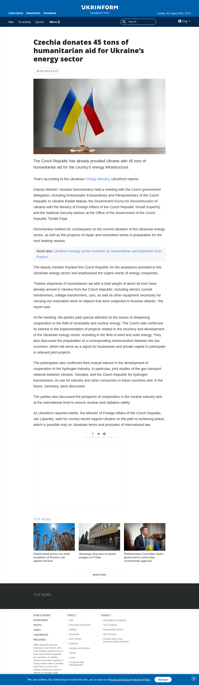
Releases (39, 639)
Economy (25, 22)
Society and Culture (79, 648)
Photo (37, 625)
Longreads (40, 634)
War (11, 22)
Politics (73, 629)
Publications (41, 615)
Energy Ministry (97, 179)
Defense (73, 643)
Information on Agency (115, 620)
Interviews (40, 620)
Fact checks (75, 639)
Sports (39, 22)
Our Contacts (110, 625)
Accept (163, 679)
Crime (72, 657)
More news (99, 575)
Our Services (110, 634)
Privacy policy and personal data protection (116, 640)
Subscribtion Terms (113, 629)
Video (37, 630)
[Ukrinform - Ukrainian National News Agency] (99, 7)
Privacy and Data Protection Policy (129, 679)
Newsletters (33, 13)
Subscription (16, 13)
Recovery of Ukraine (80, 625)
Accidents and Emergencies (76, 663)
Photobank (50, 13)
